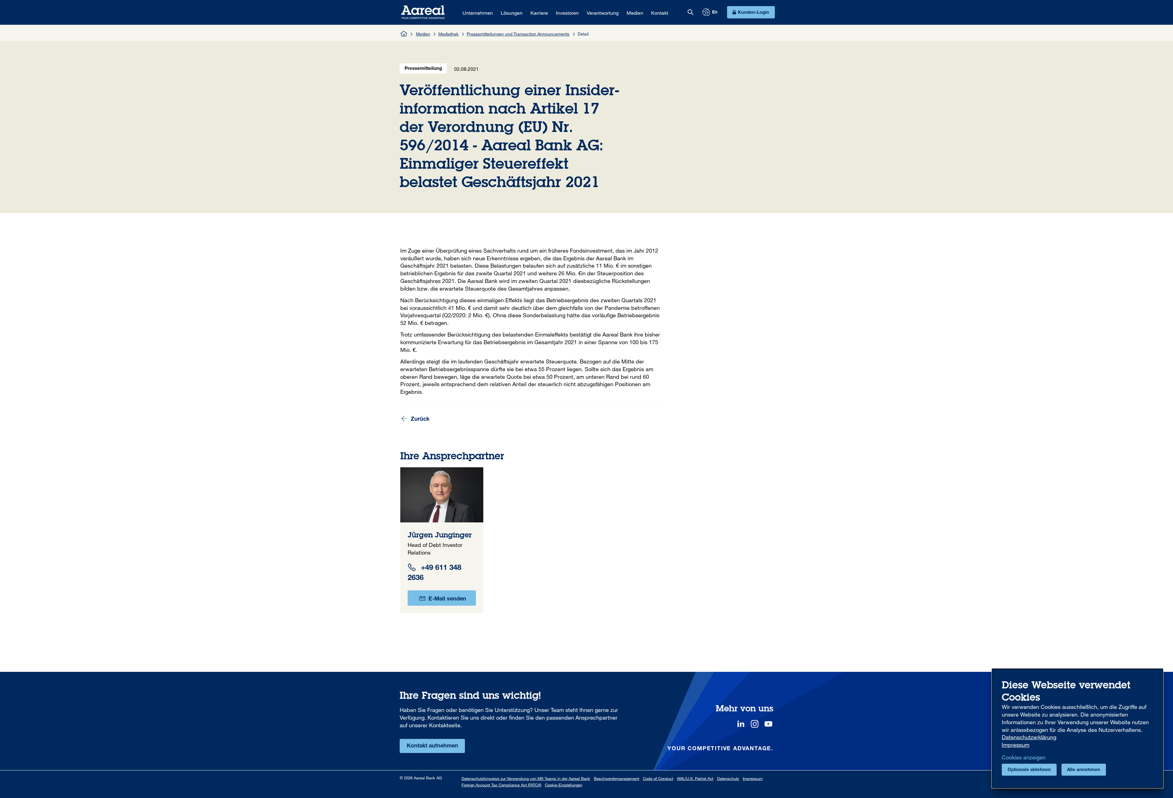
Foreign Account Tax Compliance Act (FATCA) (501, 784)
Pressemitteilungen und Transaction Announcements (518, 33)
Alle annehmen (1083, 770)
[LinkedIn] (741, 724)
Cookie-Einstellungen (563, 784)
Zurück (419, 419)
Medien (423, 33)
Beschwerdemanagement (616, 778)
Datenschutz (728, 778)
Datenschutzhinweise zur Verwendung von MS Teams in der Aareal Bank (526, 778)
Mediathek (448, 33)
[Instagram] (755, 724)
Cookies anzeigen (1024, 757)
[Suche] (690, 12)
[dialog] (1077, 728)
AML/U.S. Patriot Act (695, 778)
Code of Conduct (658, 778)
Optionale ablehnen (1029, 770)
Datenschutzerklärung (1029, 737)
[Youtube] (768, 724)
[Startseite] (404, 33)
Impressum (753, 778)
